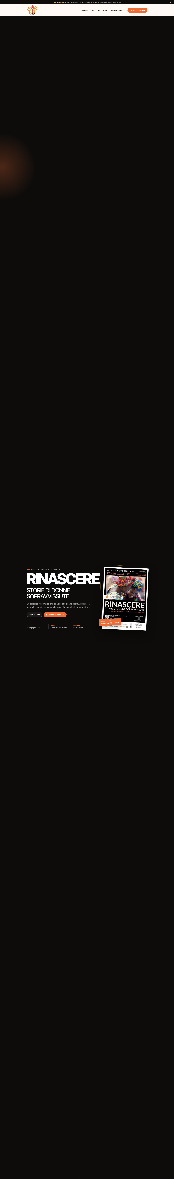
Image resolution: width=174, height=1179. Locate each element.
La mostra (84, 10)
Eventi (93, 10)
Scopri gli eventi (34, 614)
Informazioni (102, 10)
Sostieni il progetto (116, 10)
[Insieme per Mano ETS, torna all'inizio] (32, 10)
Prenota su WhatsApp (137, 10)
